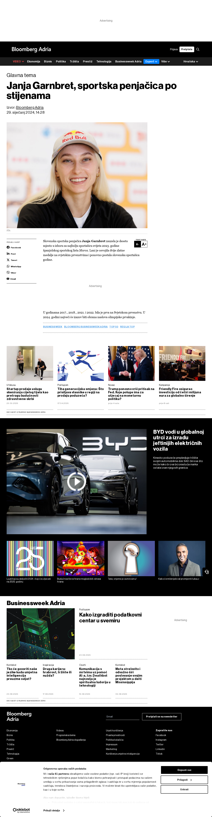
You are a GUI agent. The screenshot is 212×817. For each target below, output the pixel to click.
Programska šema (66, 735)
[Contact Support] (207, 572)
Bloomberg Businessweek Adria (86, 327)
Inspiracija (48, 665)
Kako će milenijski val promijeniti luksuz (178, 579)
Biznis (48, 61)
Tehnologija (103, 61)
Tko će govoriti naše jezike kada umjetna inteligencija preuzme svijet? (22, 674)
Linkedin (160, 749)
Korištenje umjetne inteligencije (123, 753)
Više (164, 61)
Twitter (159, 744)
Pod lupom (62, 385)
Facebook (161, 735)
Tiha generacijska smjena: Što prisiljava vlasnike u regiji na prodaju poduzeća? (80, 392)
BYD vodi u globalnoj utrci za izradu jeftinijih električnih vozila (178, 440)
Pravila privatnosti (115, 735)
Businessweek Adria (128, 61)
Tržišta (74, 61)
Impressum (112, 744)
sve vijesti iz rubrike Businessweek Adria (26, 701)
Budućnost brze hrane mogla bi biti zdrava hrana (79, 580)
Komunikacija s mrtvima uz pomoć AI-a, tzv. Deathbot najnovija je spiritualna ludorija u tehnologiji (95, 677)
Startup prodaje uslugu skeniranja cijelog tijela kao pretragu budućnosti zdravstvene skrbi (27, 394)
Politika (61, 61)
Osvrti (82, 665)
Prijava (174, 49)
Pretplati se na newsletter (161, 716)
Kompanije (164, 385)
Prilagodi (182, 779)
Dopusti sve (184, 770)
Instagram (161, 740)
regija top (127, 327)
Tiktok (159, 753)
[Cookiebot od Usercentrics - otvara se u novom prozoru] (21, 810)
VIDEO (17, 61)
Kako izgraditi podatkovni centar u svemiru (110, 617)
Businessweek (52, 327)
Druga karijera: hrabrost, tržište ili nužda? (57, 672)
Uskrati (184, 789)
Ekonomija (33, 61)
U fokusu (11, 385)
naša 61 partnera (58, 773)
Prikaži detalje (51, 810)
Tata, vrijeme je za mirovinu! (122, 579)
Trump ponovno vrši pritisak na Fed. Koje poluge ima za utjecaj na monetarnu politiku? (131, 394)
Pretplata (186, 49)
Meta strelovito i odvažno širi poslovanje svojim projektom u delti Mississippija (128, 675)
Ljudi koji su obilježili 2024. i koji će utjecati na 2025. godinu (29, 580)
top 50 (113, 327)
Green (10, 758)
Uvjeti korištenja (114, 730)
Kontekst (11, 665)
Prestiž (87, 61)
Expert (149, 61)
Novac (111, 385)
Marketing (111, 749)
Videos (60, 730)
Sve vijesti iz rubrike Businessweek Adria (26, 412)
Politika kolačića (114, 740)
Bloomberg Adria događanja (71, 740)
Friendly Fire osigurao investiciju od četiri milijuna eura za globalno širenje (180, 392)
